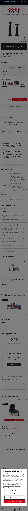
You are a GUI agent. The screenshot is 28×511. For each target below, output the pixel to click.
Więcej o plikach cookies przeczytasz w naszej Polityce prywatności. (12, 486)
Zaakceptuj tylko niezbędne (15, 492)
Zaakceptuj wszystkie (15, 501)
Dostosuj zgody (14, 498)
